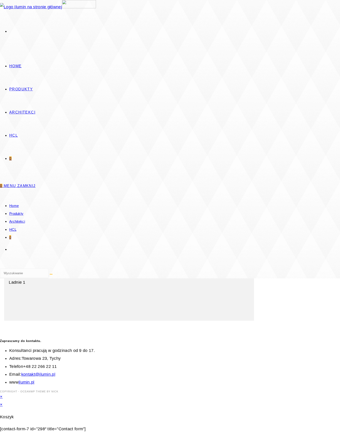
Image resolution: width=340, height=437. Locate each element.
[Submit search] (51, 274)
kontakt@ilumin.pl (38, 374)
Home (14, 206)
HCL (12, 229)
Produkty (16, 213)
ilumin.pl (26, 382)
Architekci (17, 221)
